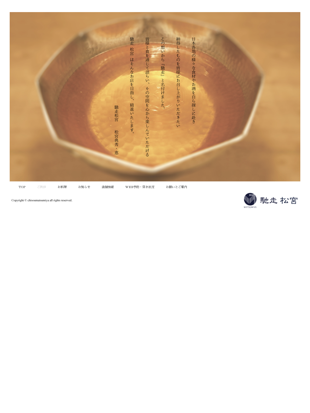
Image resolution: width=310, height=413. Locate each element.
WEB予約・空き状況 (139, 187)
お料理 (62, 187)
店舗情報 (108, 187)
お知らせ (84, 187)
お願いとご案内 (176, 187)
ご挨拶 (41, 187)
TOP (21, 187)
